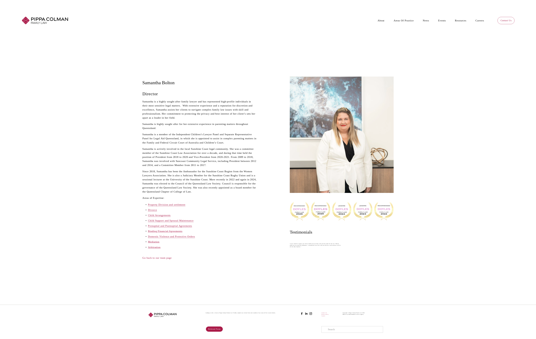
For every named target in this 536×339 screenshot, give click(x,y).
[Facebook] (301, 313)
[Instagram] (310, 313)
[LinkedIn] (306, 313)
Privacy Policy (325, 314)
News (426, 20)
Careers (479, 20)
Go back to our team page (157, 257)
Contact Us (506, 20)
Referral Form (214, 329)
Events (442, 20)
